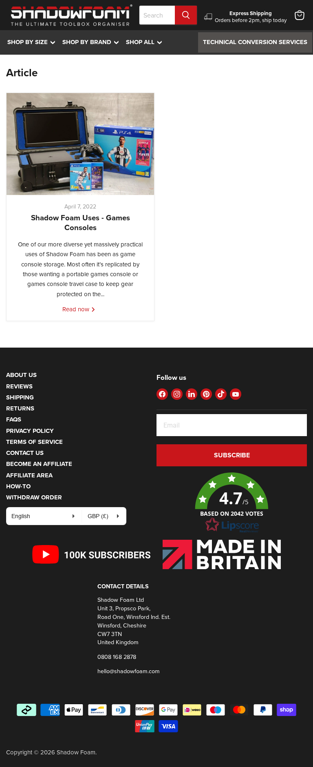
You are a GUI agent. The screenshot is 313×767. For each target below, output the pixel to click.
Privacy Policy (30, 430)
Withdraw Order (34, 497)
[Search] (186, 15)
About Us (21, 374)
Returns (20, 408)
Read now (76, 309)
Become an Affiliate (39, 463)
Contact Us (25, 452)
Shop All (146, 42)
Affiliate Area (29, 475)
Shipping (20, 397)
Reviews (19, 386)
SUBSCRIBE (232, 455)
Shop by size (33, 42)
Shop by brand (92, 42)
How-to (18, 486)
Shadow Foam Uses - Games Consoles (80, 222)
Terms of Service (34, 441)
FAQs (13, 419)
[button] (231, 503)
